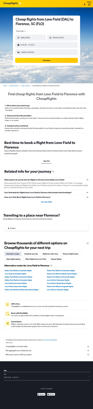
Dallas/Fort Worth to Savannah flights (18, 277)
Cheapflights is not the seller (16, 346)
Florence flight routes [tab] (70, 254)
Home (5, 86)
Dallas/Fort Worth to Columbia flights (18, 280)
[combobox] (21, 31)
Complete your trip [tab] (31, 254)
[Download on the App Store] (51, 394)
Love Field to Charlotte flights (15, 274)
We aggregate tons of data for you (18, 350)
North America (14, 86)
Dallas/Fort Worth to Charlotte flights (18, 270)
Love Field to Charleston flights (58, 280)
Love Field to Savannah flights (16, 283)
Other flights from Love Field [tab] (35, 259)
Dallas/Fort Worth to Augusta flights (60, 286)
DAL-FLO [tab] (46, 161)
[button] (30, 38)
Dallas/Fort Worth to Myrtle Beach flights (62, 274)
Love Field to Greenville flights (16, 286)
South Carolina (25, 86)
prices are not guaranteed (49, 340)
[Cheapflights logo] (10, 3)
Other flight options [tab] (13, 259)
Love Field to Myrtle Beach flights (59, 283)
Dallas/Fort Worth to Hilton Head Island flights (21, 290)
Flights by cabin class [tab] (50, 254)
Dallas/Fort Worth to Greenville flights (61, 277)
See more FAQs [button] (46, 202)
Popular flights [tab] (56, 259)
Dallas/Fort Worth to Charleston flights (61, 270)
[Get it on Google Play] (41, 394)
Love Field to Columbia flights (58, 290)
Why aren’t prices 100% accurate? (19, 355)
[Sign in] (85, 4)
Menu (89, 2)
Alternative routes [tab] (12, 254)
